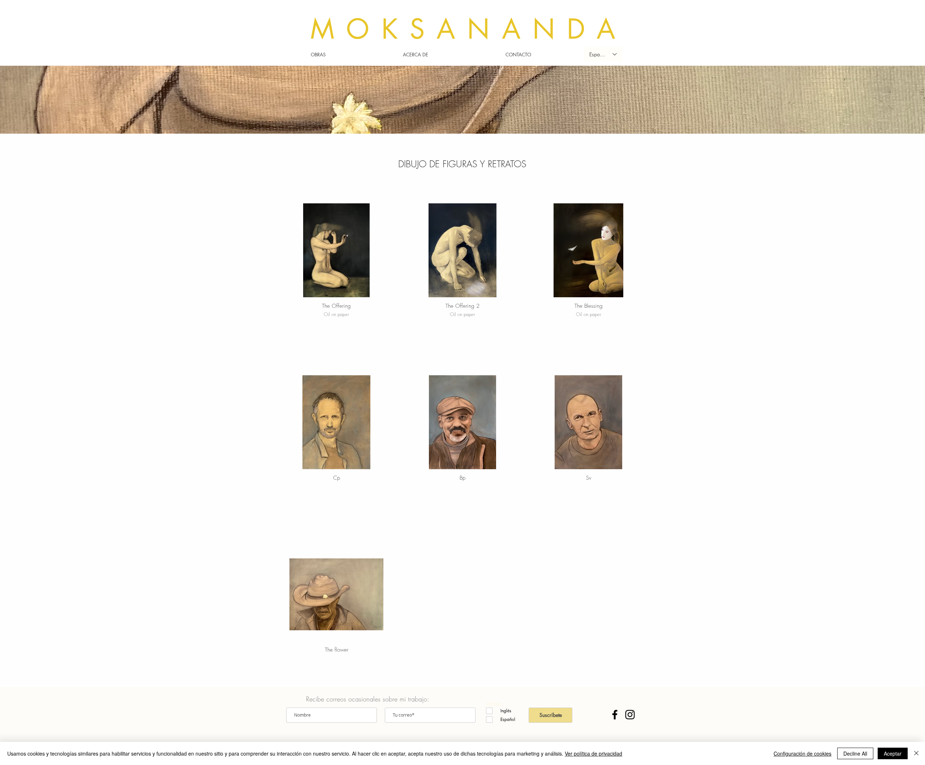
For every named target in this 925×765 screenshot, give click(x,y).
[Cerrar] (916, 753)
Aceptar (893, 753)
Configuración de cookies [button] (802, 753)
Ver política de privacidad (593, 753)
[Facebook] (614, 714)
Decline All (855, 753)
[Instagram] (630, 714)
